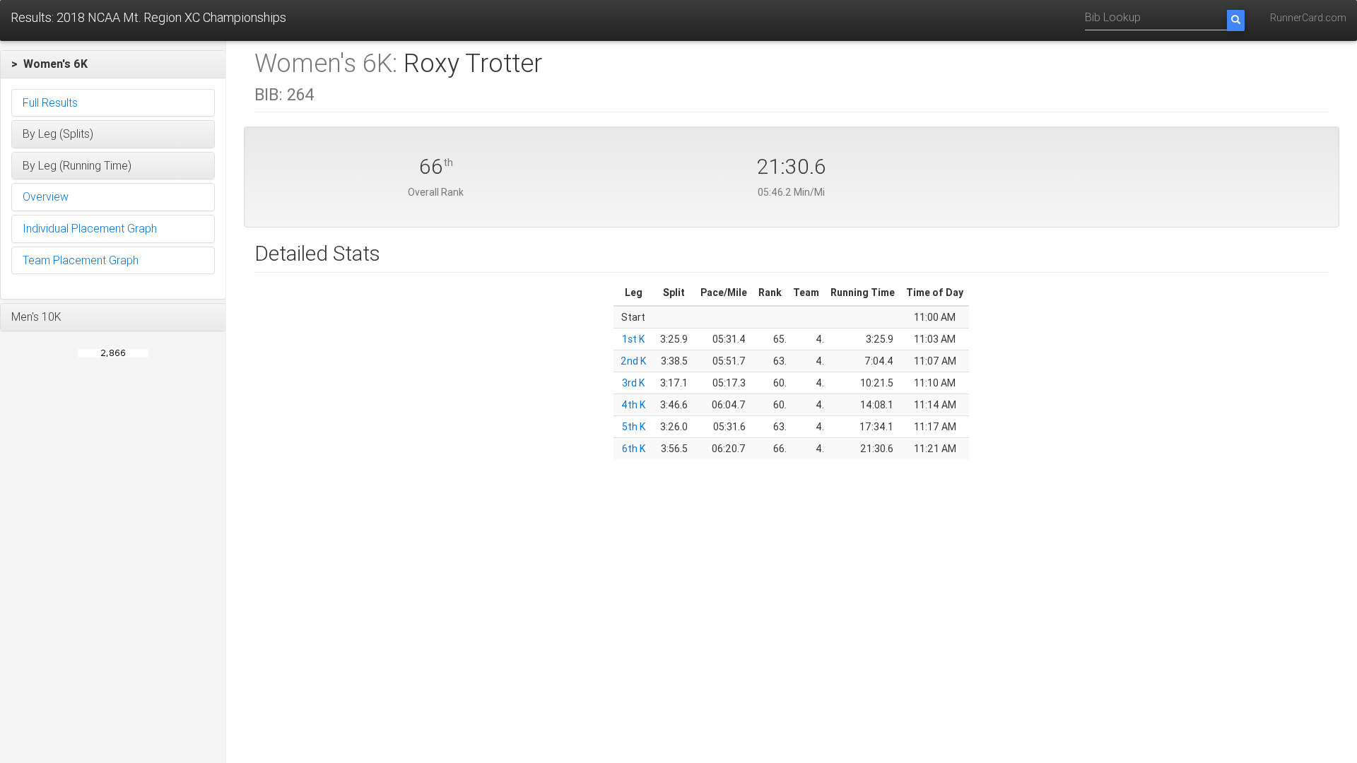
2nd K (633, 361)
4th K (633, 404)
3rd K (633, 383)
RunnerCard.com (1308, 17)
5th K (633, 426)
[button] (113, 64)
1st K (633, 339)
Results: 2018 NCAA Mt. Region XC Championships (148, 17)
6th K (633, 448)
